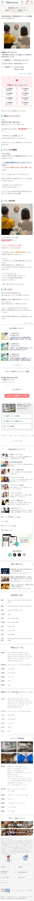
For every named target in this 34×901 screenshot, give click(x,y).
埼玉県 (22, 600)
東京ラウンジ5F (12, 768)
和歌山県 (29, 606)
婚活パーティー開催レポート (14, 421)
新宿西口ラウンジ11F (13, 766)
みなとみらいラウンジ (20, 789)
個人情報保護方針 (22, 872)
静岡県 (13, 610)
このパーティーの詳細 (25, 73)
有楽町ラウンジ (20, 770)
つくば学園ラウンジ (13, 803)
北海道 (9, 614)
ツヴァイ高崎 (11, 811)
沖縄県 (9, 640)
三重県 (21, 610)
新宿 (9, 652)
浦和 (14, 673)
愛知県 (9, 610)
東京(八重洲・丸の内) (22, 652)
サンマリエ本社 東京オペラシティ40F (17, 785)
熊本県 (17, 638)
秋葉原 (9, 656)
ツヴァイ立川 (28, 779)
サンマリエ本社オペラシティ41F (16, 779)
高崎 (9, 685)
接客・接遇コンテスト (7, 530)
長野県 (17, 622)
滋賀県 (21, 606)
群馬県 (9, 602)
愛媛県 (13, 634)
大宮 (9, 673)
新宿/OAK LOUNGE (13, 774)
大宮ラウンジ (11, 799)
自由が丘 (10, 658)
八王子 (18, 658)
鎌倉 (30, 665)
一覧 (32, 564)
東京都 (9, 600)
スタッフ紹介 (4, 521)
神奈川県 (13, 600)
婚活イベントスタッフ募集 (8, 525)
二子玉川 (27, 656)
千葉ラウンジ (11, 795)
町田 (24, 656)
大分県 (21, 638)
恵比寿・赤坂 (11, 654)
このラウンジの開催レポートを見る (17, 395)
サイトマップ (4, 882)
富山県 (9, 626)
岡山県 (9, 630)
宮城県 (13, 618)
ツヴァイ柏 (17, 795)
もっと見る (16, 365)
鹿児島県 (29, 638)
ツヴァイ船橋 (24, 795)
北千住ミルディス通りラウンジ (15, 776)
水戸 (12, 677)
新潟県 (9, 622)
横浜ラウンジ (11, 789)
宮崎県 (24, 638)
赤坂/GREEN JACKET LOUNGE (23, 780)
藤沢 (27, 665)
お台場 (14, 658)
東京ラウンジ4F (12, 770)
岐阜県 (17, 610)
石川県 (13, 626)
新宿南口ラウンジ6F (13, 772)
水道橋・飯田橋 (11, 660)
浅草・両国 (19, 660)
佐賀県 (13, 638)
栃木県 (29, 600)
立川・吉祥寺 (18, 656)
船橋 (13, 668)
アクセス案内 (10, 426)
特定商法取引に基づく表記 (5, 872)
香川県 (9, 634)
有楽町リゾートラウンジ (22, 768)
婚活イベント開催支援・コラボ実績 (11, 517)
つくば (9, 677)
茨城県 (26, 600)
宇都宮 (9, 681)
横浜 (9, 665)
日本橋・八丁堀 (24, 658)
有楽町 (12, 652)
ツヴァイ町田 (11, 780)
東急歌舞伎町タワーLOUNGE (15, 783)
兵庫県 (17, 606)
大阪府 (9, 606)
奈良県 (24, 606)
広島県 (13, 630)
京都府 (13, 606)
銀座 (15, 652)
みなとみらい (13, 665)
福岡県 (9, 638)
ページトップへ (18, 441)
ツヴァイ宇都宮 (11, 807)
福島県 (17, 618)
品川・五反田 (24, 654)
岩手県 (9, 618)
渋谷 (31, 656)
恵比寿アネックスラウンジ (25, 772)
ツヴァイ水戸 (21, 803)
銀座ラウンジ (22, 766)
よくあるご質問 (5, 877)
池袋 (20, 654)
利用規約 (20, 867)
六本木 (16, 654)
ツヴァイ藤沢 (11, 791)
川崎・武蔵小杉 (22, 665)
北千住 (13, 656)
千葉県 (18, 600)
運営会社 (3, 867)
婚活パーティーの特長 (12, 416)
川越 (11, 673)
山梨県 (13, 622)
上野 (30, 654)
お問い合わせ (21, 877)
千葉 (9, 668)
